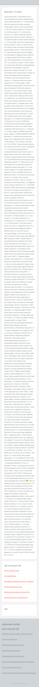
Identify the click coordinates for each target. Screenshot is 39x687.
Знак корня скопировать (9, 639)
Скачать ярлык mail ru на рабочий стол (16, 597)
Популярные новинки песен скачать (13, 645)
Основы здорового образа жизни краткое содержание (19, 673)
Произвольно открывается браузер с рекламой (18, 581)
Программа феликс (10, 576)
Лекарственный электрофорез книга (13, 656)
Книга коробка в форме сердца (12, 667)
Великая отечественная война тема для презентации (18, 662)
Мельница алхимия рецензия (11, 650)
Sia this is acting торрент (11, 570)
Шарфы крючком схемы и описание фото (17, 592)
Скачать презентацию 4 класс (13, 587)
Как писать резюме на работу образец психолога (17, 634)
